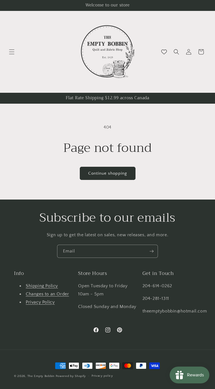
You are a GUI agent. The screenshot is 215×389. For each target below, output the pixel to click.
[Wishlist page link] (164, 52)
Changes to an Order (47, 294)
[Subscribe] (151, 251)
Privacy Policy (40, 302)
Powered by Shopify (71, 376)
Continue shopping (107, 173)
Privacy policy (102, 376)
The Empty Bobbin (41, 376)
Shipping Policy (42, 285)
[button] (12, 52)
